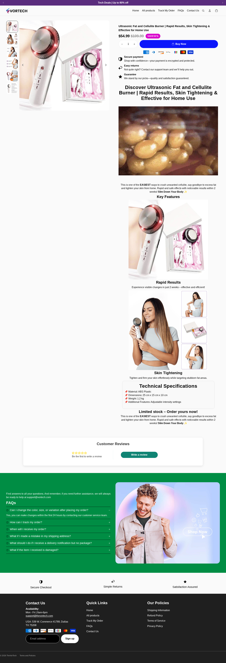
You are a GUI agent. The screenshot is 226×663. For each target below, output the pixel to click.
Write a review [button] (139, 454)
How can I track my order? (26, 522)
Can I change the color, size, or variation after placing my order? (49, 510)
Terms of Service (156, 620)
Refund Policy (155, 615)
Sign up (69, 638)
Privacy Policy (155, 626)
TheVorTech (12, 656)
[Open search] (203, 10)
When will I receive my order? (28, 529)
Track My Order (94, 620)
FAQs (89, 626)
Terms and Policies (28, 656)
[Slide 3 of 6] (12, 51)
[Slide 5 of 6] (12, 75)
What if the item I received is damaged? (34, 550)
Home (89, 610)
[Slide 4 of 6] (12, 63)
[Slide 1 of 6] (12, 26)
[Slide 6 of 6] (12, 88)
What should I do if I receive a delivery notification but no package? (51, 543)
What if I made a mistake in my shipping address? (40, 536)
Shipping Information (158, 610)
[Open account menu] (209, 10)
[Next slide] (106, 65)
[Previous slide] (21, 65)
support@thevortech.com (39, 615)
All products (92, 615)
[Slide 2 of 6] (12, 38)
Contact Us (92, 631)
